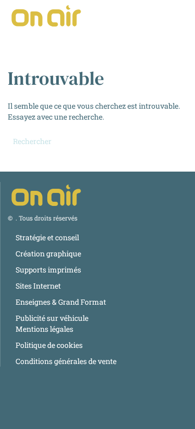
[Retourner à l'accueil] (47, 15)
